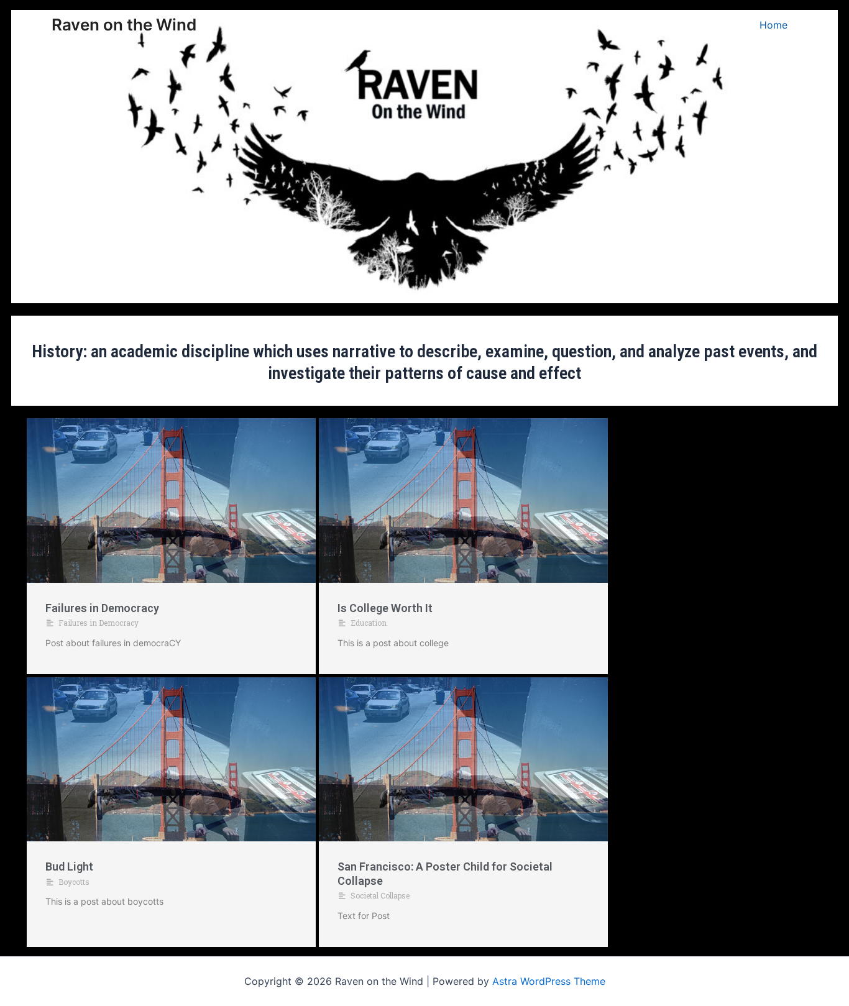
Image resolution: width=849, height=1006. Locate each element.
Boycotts (73, 882)
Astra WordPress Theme (548, 981)
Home (773, 25)
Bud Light (69, 866)
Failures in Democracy (102, 608)
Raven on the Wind (124, 24)
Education (369, 623)
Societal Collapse (380, 895)
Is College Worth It (385, 608)
